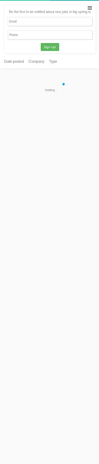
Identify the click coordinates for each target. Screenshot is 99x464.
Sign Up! (50, 47)
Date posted (14, 61)
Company (36, 61)
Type (53, 61)
